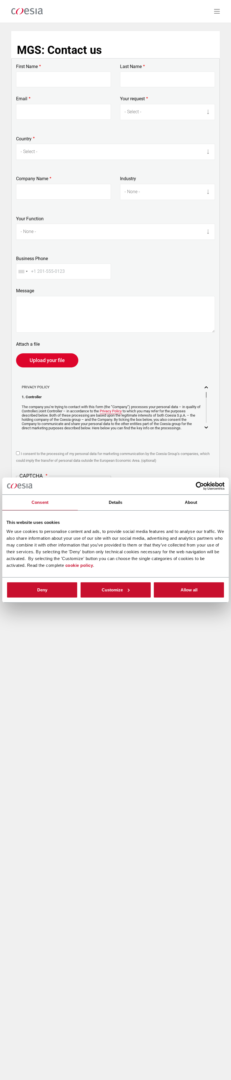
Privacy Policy (111, 411)
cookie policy (79, 565)
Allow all (189, 589)
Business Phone (32, 258)
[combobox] (22, 271)
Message (25, 290)
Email (21, 98)
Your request (132, 98)
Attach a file (28, 344)
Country (24, 138)
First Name (27, 66)
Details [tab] (116, 502)
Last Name (131, 66)
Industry (128, 178)
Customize (112, 589)
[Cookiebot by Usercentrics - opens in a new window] (200, 486)
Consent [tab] (40, 502)
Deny (42, 589)
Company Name (32, 178)
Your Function (30, 218)
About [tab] (191, 502)
